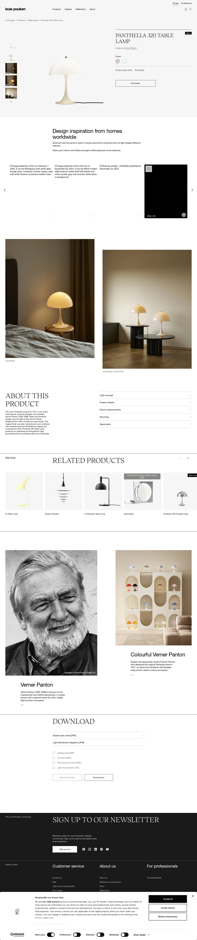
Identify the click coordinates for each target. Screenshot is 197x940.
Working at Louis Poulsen (110, 882)
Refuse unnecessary (167, 916)
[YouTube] (107, 849)
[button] (31, 189)
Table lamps (10, 457)
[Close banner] (193, 896)
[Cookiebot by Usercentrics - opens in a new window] (17, 935)
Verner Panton (130, 48)
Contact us (57, 878)
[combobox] (98, 735)
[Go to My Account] (186, 12)
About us (103, 878)
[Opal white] (124, 61)
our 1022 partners (52, 902)
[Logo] (15, 9)
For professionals (154, 878)
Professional (186, 3)
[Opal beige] (118, 61)
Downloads (139, 70)
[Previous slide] (181, 458)
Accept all (167, 899)
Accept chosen (168, 908)
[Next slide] (11, 101)
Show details (139, 935)
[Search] (190, 12)
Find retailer (58, 890)
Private (176, 3)
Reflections (104, 890)
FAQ (54, 882)
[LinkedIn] (95, 849)
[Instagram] (89, 849)
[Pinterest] (101, 849)
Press (102, 886)
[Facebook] (83, 849)
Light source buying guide (64, 886)
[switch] (77, 934)
